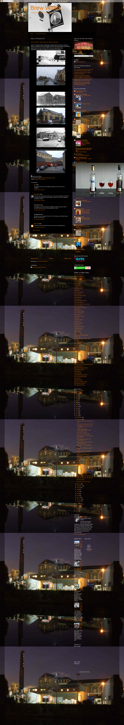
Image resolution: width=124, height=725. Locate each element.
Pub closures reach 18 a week (83, 481)
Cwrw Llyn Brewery (78, 288)
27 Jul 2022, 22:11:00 (39, 227)
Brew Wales (45, 8)
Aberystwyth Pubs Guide (82, 241)
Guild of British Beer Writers (80, 307)
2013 (77, 413)
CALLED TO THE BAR (81, 119)
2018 (77, 404)
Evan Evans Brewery (79, 292)
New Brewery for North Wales (83, 458)
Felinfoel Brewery (78, 297)
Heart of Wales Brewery (79, 316)
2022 (77, 396)
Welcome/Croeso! (85, 242)
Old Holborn (79, 229)
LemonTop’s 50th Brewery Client (82, 155)
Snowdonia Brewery (78, 366)
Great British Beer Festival (80, 300)
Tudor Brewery (77, 371)
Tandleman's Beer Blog (81, 94)
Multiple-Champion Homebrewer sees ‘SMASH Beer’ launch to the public (82, 80)
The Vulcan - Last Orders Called (82, 239)
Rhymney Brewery (78, 359)
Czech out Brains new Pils (82, 456)
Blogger (89, 550)
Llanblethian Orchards (79, 326)
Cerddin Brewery (78, 281)
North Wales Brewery (79, 342)
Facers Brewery (77, 293)
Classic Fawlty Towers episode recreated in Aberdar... (84, 473)
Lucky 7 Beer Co (78, 330)
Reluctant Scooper (80, 249)
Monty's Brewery (78, 333)
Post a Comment (36, 230)
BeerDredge (83, 133)
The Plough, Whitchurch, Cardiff (84, 462)
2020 (77, 400)
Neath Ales (76, 340)
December (79, 417)
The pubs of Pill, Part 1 (81, 626)
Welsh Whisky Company (79, 383)
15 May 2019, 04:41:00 (39, 210)
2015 (77, 410)
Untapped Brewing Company (80, 374)
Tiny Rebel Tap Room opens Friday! (85, 424)
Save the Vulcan (80, 237)
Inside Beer (76, 317)
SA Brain (76, 360)
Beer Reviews (79, 154)
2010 (77, 505)
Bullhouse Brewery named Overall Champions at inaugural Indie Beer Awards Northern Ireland (82, 83)
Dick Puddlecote (80, 127)
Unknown (36, 223)
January (79, 500)
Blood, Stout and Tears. (81, 200)
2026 (77, 391)
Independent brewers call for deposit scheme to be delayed (82, 73)
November (79, 419)
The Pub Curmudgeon (81, 110)
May (78, 493)
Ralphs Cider (77, 354)
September (79, 485)
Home (32, 33)
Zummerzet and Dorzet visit (83, 454)
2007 (77, 510)
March (78, 497)
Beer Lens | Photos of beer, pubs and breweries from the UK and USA (84, 149)
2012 (77, 415)
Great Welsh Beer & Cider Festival (82, 304)
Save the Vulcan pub (79, 362)
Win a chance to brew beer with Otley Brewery (84, 439)
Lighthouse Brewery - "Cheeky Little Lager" (85, 218)
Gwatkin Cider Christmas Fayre (84, 467)
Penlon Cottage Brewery (79, 345)
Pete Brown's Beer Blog (81, 140)
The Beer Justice (80, 208)
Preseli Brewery (77, 350)
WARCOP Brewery (78, 379)
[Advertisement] (51, 246)
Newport (36, 179)
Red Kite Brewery (78, 357)
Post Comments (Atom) (42, 261)
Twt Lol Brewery (77, 373)
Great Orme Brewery (79, 302)
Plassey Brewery (78, 348)
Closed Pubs (79, 102)
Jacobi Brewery (77, 321)
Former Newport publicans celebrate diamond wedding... (85, 470)
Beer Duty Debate (81, 479)
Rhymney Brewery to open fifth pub (85, 475)
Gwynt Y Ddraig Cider (79, 312)
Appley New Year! (79, 198)
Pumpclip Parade (80, 216)
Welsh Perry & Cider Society (80, 381)
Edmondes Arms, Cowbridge (83, 434)
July (78, 489)
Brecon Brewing (77, 276)
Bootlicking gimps (79, 92)
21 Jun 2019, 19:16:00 (39, 219)
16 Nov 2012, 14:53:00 (39, 189)
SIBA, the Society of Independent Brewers (83, 364)
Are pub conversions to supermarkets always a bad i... (84, 430)
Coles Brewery (77, 283)
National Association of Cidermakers (82, 338)
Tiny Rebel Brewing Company (81, 367)
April (78, 495)
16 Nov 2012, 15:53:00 (39, 200)
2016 (77, 408)
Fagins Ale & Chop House (80, 295)
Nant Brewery (77, 336)
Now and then (42, 179)
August (78, 487)
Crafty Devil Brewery (78, 287)
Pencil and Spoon (80, 132)
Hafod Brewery (77, 314)
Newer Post (34, 258)
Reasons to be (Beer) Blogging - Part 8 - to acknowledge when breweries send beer (85, 211)
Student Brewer (79, 225)
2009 (77, 507)
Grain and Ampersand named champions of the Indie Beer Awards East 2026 (83, 70)
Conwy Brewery (77, 285)
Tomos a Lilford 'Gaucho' (86, 201)
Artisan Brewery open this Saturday (85, 477)
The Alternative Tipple (81, 162)
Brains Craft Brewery (79, 274)
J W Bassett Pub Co (78, 319)
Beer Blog (78, 251)
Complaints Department (41, 33)
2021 (77, 398)
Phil (35, 184)
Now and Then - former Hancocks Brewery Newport (44, 42)
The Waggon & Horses (86, 103)
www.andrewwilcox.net (81, 157)
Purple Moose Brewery (79, 352)
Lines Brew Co (77, 324)
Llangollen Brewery (78, 328)
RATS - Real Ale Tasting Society (81, 355)
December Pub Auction (82, 432)
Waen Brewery (77, 378)
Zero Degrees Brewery (79, 385)
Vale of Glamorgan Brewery (80, 376)
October (79, 484)
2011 (77, 503)
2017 (77, 406)
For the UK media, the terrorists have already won (85, 232)
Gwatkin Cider (77, 309)
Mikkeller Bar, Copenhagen (81, 151)
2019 (77, 402)
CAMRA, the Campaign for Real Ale (82, 280)
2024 (77, 393)
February (79, 499)
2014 (77, 412)
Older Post (67, 258)
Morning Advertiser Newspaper (81, 335)
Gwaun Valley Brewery (79, 311)
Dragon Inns (77, 290)
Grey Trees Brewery (78, 305)
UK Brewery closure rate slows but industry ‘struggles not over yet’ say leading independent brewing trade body (83, 76)
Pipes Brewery (77, 347)
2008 (77, 509)
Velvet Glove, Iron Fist (81, 91)
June (78, 491)
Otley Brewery (77, 343)
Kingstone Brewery (78, 323)
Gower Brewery (77, 299)
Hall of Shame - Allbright (81, 587)
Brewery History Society (79, 278)
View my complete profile (80, 534)
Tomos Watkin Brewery (79, 369)
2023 (77, 395)
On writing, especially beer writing (85, 121)
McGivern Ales (77, 331)
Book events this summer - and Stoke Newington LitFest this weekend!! (85, 143)
